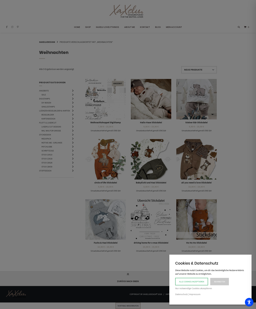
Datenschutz (181, 294)
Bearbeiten (219, 281)
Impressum (194, 294)
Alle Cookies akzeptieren (191, 281)
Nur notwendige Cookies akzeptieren (193, 288)
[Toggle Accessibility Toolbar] (249, 302)
